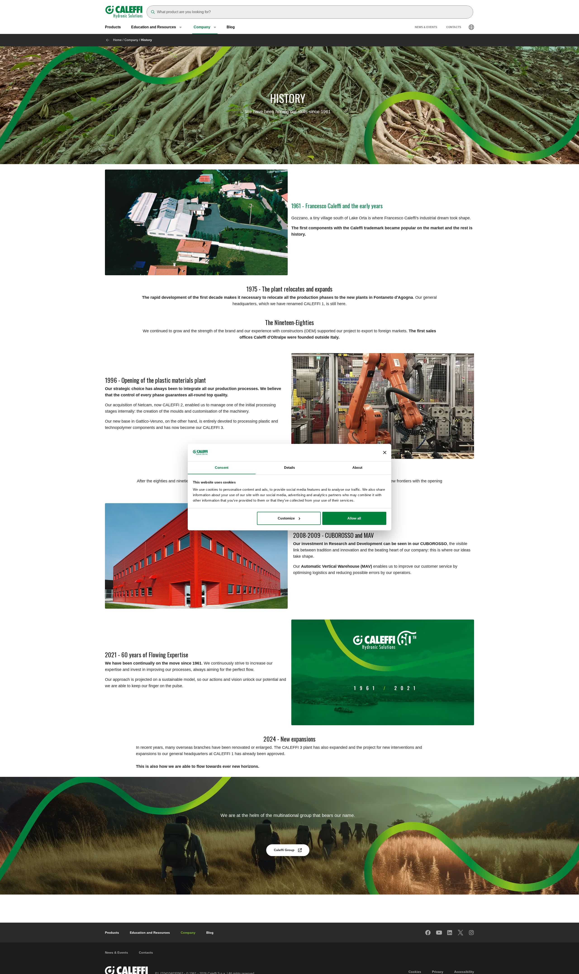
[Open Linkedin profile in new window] (450, 932)
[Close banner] (384, 452)
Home (117, 40)
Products (113, 27)
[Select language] (471, 27)
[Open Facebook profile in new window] (428, 932)
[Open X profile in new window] (461, 932)
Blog (231, 27)
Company (131, 40)
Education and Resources (150, 932)
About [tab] (357, 467)
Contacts (453, 27)
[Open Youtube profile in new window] (439, 932)
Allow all (354, 518)
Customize (286, 518)
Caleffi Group (284, 850)
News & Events (426, 27)
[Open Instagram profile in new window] (472, 932)
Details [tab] (289, 467)
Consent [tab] (221, 467)
